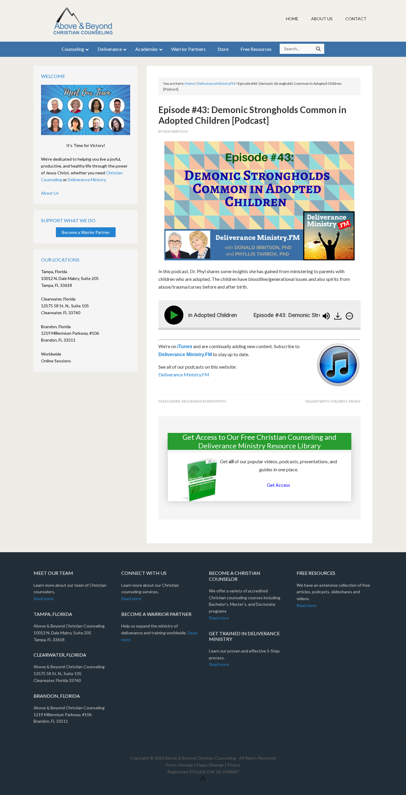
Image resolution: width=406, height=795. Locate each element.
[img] (349, 316)
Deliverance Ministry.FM (185, 354)
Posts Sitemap (179, 764)
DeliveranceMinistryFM (204, 401)
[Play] (175, 315)
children (338, 401)
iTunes (184, 346)
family (355, 401)
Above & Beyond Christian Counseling (84, 21)
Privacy (233, 764)
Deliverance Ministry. (87, 179)
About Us (50, 192)
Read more (43, 598)
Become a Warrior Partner (86, 232)
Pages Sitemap (210, 764)
